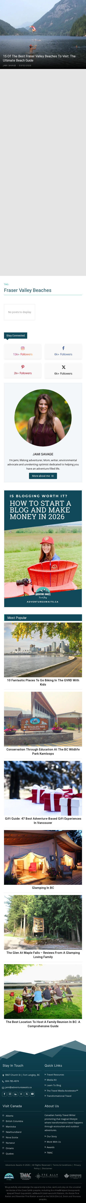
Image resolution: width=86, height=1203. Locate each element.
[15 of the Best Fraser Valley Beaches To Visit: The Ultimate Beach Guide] (43, 34)
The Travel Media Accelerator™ (62, 1090)
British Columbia (14, 1121)
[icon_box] (22, 354)
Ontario (10, 1148)
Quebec (10, 1153)
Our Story (52, 1136)
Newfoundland (13, 1131)
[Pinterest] (21, 1094)
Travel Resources (55, 1074)
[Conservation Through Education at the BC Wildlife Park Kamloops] (43, 719)
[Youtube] (32, 1094)
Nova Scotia (12, 1137)
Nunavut (10, 1142)
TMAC (50, 1152)
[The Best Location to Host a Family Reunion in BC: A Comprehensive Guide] (43, 991)
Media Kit (52, 1079)
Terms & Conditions (62, 1165)
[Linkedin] (15, 1094)
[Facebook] (4, 1094)
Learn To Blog (54, 1085)
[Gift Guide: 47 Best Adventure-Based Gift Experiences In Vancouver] (43, 788)
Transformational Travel (59, 1095)
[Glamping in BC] (43, 857)
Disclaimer (47, 1168)
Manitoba (11, 1126)
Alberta (9, 1115)
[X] (26, 1094)
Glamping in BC (43, 888)
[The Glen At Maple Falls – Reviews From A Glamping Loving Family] (43, 922)
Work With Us (54, 1141)
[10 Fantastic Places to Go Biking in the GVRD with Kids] (43, 650)
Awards (50, 1147)
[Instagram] (10, 1094)
